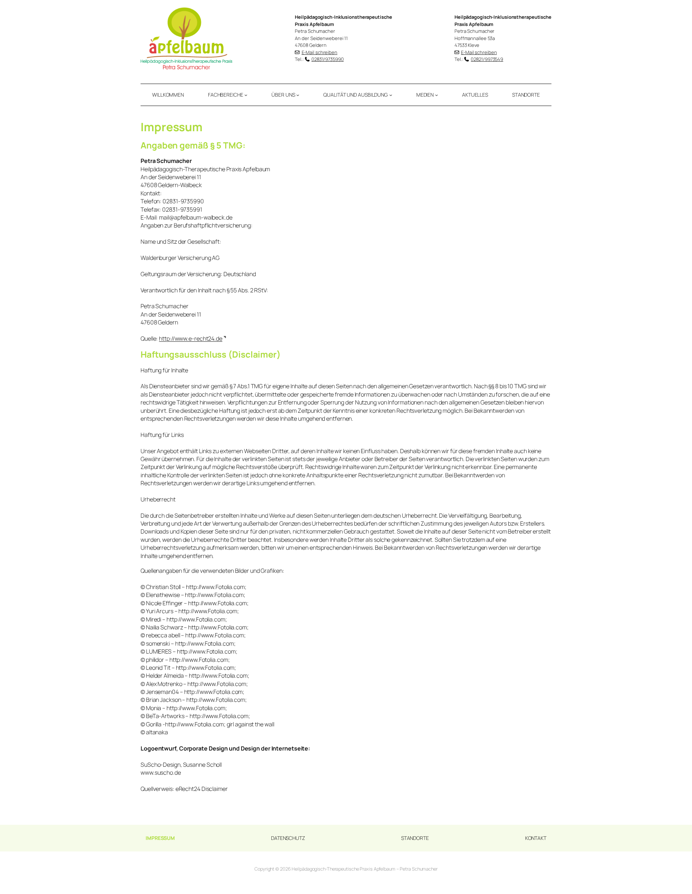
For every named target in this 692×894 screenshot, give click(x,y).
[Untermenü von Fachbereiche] (245, 94)
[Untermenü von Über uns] (297, 94)
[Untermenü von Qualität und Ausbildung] (390, 94)
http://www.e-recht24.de (190, 338)
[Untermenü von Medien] (436, 94)
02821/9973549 (487, 59)
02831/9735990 (327, 59)
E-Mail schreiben (319, 52)
